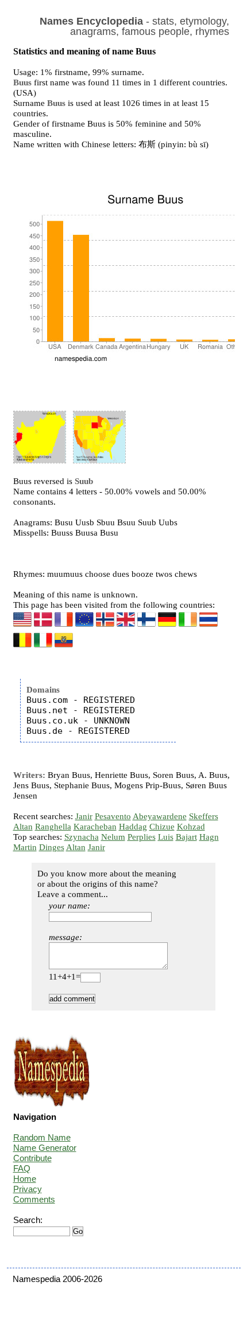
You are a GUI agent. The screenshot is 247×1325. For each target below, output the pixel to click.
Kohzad (191, 826)
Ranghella (53, 826)
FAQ (21, 1168)
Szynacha (81, 837)
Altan (23, 826)
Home (24, 1179)
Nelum (113, 837)
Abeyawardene (160, 816)
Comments (34, 1199)
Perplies (142, 837)
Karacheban (95, 826)
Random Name (42, 1137)
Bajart (186, 837)
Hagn (209, 837)
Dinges (51, 847)
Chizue (162, 826)
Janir (83, 816)
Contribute (32, 1158)
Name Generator (44, 1148)
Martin (25, 847)
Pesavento (113, 816)
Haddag (133, 826)
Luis (165, 837)
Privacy (27, 1189)
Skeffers (203, 816)
